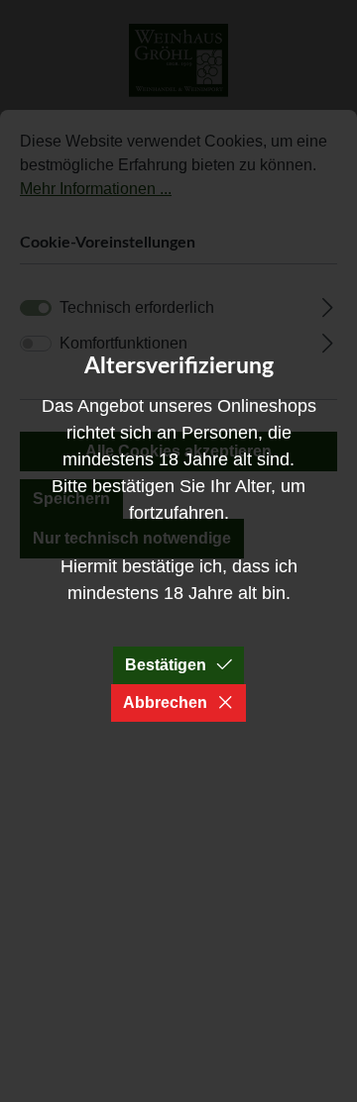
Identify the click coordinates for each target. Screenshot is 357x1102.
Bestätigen (165, 664)
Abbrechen (165, 702)
